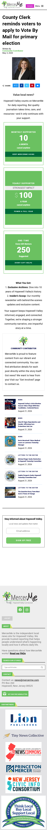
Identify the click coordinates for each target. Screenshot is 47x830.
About (6, 626)
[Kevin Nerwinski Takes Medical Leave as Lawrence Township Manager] (10, 441)
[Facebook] (20, 610)
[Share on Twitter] (26, 85)
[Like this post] (16, 85)
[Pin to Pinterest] (32, 85)
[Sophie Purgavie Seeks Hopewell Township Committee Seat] (10, 476)
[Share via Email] (37, 85)
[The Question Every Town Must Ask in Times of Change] (10, 492)
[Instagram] (27, 610)
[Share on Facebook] (22, 85)
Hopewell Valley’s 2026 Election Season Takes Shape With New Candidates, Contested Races (29, 406)
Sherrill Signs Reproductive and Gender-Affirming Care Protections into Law (29, 424)
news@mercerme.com (27, 680)
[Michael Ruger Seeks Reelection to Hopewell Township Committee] (10, 459)
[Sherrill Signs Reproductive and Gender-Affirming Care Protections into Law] (10, 422)
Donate (30, 6)
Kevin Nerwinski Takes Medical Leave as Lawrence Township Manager (29, 443)
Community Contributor (12, 51)
